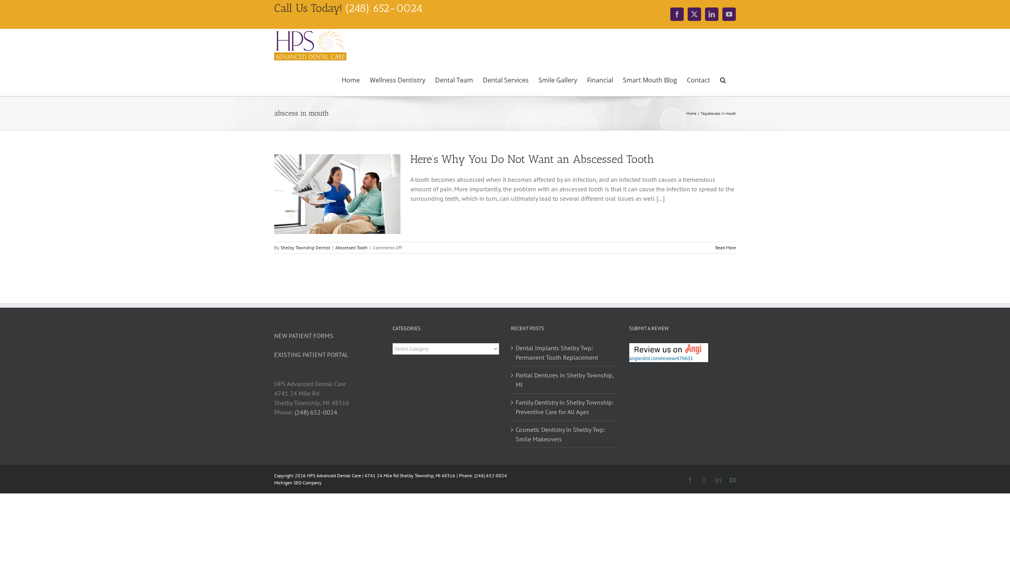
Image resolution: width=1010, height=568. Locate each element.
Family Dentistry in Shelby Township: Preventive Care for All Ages (564, 407)
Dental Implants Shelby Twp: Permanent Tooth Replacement (557, 352)
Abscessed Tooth (351, 247)
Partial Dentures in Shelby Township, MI (564, 380)
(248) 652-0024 (316, 412)
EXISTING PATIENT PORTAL (311, 355)
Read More (725, 247)
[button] (723, 79)
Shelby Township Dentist (305, 247)
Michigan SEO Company (298, 483)
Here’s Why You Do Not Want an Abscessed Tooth (532, 159)
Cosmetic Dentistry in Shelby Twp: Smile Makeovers (560, 434)
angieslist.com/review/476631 (661, 358)
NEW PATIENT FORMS (303, 336)
